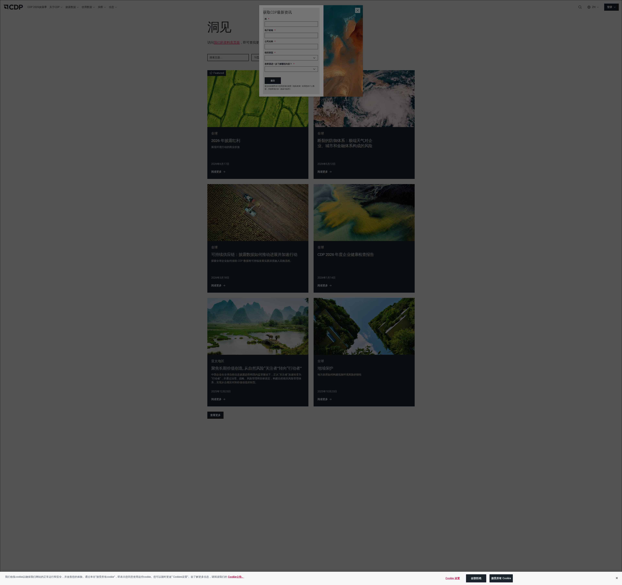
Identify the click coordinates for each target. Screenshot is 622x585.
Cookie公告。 (236, 576)
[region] (311, 578)
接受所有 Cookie (501, 578)
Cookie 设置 (452, 578)
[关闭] (616, 578)
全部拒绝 (476, 578)
